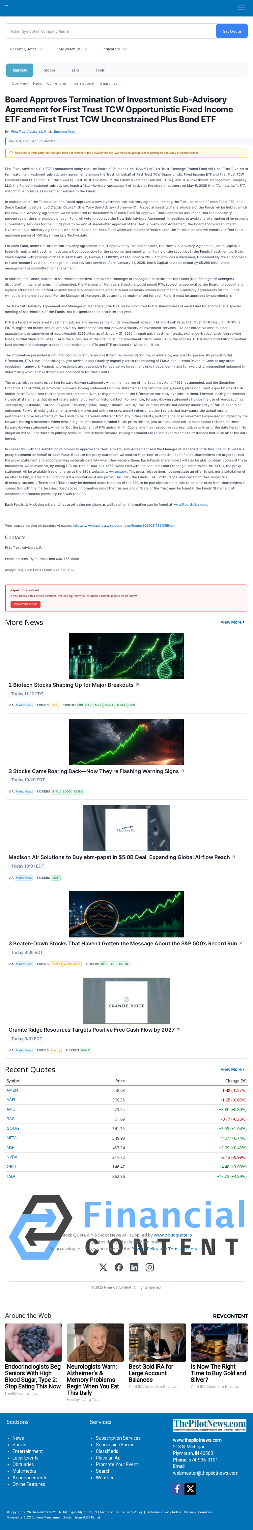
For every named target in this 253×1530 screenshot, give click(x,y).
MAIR (56, 877)
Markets (20, 70)
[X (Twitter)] (103, 1268)
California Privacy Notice (163, 1512)
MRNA (109, 705)
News (37, 83)
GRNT (85, 1050)
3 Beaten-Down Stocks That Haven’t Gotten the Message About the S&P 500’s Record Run (126, 943)
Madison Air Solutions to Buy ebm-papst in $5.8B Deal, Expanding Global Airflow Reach (122, 857)
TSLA (11, 1176)
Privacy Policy (144, 1249)
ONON (123, 964)
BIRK (104, 964)
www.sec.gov (116, 471)
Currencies (56, 83)
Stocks (49, 70)
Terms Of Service (185, 1249)
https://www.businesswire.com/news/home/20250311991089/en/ (124, 525)
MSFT (11, 1147)
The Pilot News (42, 1512)
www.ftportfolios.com (190, 504)
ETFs (75, 70)
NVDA (12, 1157)
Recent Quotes (23, 48)
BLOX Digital (91, 1517)
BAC (10, 1119)
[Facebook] (119, 1268)
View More (231, 622)
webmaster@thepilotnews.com (206, 1473)
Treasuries (108, 83)
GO (113, 964)
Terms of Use (109, 1512)
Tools (100, 70)
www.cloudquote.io (173, 1235)
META (12, 1138)
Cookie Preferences (198, 1512)
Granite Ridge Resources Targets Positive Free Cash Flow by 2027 (95, 1029)
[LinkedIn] (134, 1268)
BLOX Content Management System (48, 1517)
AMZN (12, 1090)
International (82, 83)
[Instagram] (149, 1268)
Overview (20, 83)
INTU (56, 791)
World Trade (72, 964)
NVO (131, 705)
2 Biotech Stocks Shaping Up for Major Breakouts (74, 685)
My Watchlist (69, 48)
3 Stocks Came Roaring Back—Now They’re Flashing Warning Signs (97, 771)
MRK (98, 705)
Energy (55, 1050)
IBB (80, 705)
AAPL (11, 1099)
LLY (89, 705)
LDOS (67, 791)
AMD (11, 1109)
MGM (78, 791)
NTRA (121, 705)
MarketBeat (24, 705)
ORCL (12, 1166)
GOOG (13, 1128)
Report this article (25, 604)
